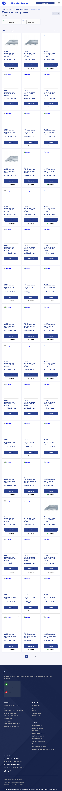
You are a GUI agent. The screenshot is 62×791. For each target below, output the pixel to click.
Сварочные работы (38, 741)
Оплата (34, 710)
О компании (36, 705)
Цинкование (36, 744)
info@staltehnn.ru (12, 764)
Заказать (11, 65)
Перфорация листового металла (43, 749)
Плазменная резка (38, 733)
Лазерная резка (37, 728)
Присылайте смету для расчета (14, 767)
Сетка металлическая (11, 716)
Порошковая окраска (39, 746)
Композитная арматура (11, 726)
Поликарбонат (8, 721)
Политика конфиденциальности (14, 779)
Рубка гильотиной (38, 736)
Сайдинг (6, 729)
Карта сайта (36, 716)
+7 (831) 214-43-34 (11, 758)
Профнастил (8, 718)
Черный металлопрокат (11, 705)
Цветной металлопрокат (12, 708)
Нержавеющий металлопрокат (13, 710)
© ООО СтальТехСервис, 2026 (13, 785)
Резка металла (37, 725)
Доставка (35, 708)
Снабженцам (36, 713)
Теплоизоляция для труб (12, 724)
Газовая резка (37, 731)
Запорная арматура (10, 713)
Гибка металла (37, 738)
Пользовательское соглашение (14, 782)
